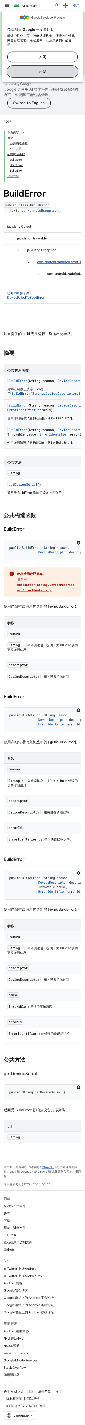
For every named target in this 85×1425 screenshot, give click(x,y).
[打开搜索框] (57, 5)
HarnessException (43, 210)
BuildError (17, 381)
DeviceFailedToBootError (25, 298)
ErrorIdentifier (21, 410)
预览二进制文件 (15, 1228)
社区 (30, 1391)
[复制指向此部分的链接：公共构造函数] (40, 515)
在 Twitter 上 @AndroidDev (23, 1276)
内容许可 (48, 1167)
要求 (7, 1213)
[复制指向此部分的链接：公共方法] (29, 1060)
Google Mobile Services (20, 1360)
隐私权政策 (14, 1398)
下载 (7, 1220)
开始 (42, 71)
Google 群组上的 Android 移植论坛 (29, 1312)
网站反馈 (33, 1398)
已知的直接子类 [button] (25, 295)
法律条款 (44, 1391)
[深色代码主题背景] (78, 542)
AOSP (7, 121)
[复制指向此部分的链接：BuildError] (29, 529)
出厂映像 (10, 1235)
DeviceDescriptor (52, 552)
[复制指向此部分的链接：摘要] (19, 353)
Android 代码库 (15, 1206)
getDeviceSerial (22, 484)
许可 (58, 1391)
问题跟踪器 (11, 1375)
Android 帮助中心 (16, 1331)
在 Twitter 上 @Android (20, 1269)
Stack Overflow (15, 1368)
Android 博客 (13, 1283)
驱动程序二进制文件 (18, 1242)
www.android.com (17, 1353)
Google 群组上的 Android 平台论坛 (29, 1298)
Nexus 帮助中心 (15, 1346)
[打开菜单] (7, 5)
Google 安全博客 (16, 1290)
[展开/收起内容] (22, 132)
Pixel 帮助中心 (13, 1338)
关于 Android (13, 1391)
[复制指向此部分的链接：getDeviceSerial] (41, 1074)
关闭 (42, 57)
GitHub (9, 1249)
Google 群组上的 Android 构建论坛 (29, 1305)
